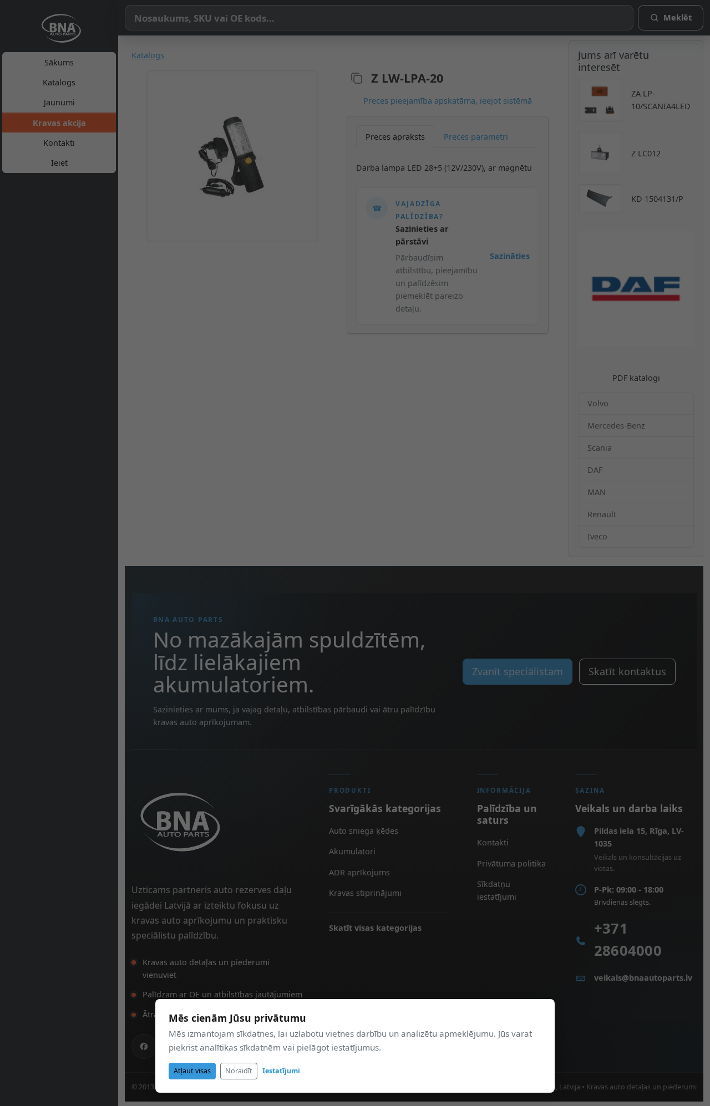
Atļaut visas (192, 1071)
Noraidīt (238, 1071)
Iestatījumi (281, 1071)
